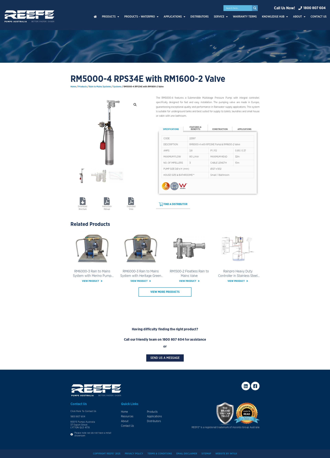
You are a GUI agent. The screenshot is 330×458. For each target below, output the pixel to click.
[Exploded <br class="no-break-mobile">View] (131, 201)
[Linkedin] (245, 386)
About (297, 16)
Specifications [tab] (171, 129)
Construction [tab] (220, 129)
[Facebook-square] (255, 386)
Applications (173, 16)
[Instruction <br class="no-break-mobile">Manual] (107, 201)
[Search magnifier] (255, 8)
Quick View (92, 263)
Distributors (199, 16)
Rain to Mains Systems (100, 87)
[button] (135, 105)
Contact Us (319, 16)
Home (73, 87)
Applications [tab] (244, 129)
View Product (90, 281)
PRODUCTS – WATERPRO (139, 16)
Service (219, 16)
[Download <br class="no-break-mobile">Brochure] (82, 201)
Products (109, 16)
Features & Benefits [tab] (195, 128)
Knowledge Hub (273, 16)
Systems (117, 87)
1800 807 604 (173, 339)
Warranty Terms (245, 16)
